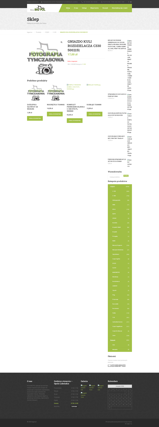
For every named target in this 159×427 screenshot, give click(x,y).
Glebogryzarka (116, 200)
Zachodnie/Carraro (117, 322)
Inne (113, 345)
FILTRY (114, 268)
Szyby (114, 313)
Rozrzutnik (115, 304)
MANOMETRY (116, 272)
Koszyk (105, 8)
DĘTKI (114, 213)
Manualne (115, 349)
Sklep (68, 8)
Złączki (114, 290)
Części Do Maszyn (117, 331)
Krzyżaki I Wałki (116, 227)
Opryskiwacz (115, 254)
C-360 (114, 195)
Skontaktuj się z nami (119, 8)
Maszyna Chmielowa (117, 249)
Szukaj (126, 175)
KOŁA (113, 209)
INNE (113, 204)
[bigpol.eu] (36, 7)
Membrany (115, 277)
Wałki (113, 240)
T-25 (113, 317)
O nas (76, 8)
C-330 (84, 64)
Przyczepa (115, 299)
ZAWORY (114, 286)
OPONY (114, 218)
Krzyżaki (114, 232)
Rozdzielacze (116, 281)
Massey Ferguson (117, 245)
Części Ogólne (116, 259)
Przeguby (115, 236)
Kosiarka (114, 222)
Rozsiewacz (115, 308)
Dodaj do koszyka (35, 118)
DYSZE (114, 263)
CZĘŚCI (112, 186)
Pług (113, 295)
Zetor (113, 335)
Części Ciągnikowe (117, 326)
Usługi (84, 8)
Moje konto (94, 8)
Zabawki (112, 340)
